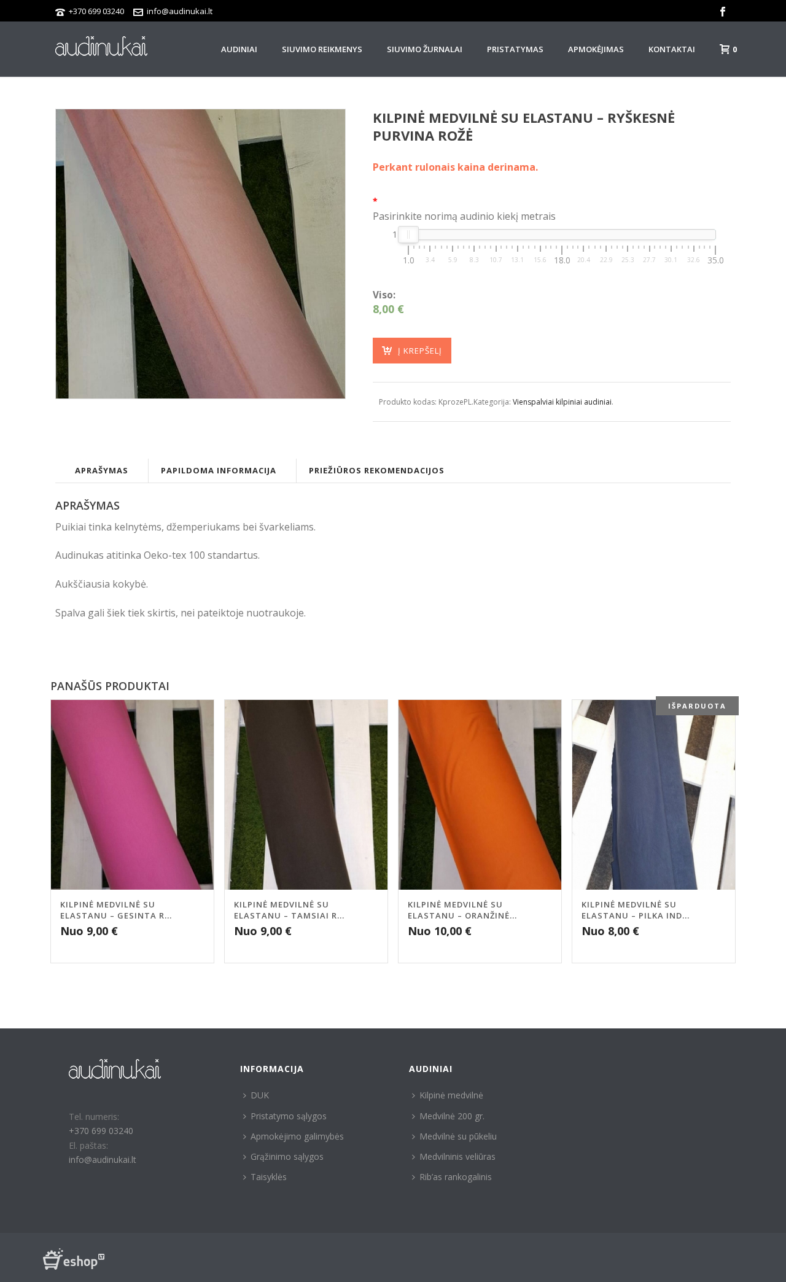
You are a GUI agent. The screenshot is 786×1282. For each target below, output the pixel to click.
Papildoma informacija (218, 470)
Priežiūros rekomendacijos (377, 470)
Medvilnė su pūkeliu (458, 1136)
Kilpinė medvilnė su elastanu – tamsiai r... (289, 910)
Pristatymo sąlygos (289, 1116)
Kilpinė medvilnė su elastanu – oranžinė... (462, 910)
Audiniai (239, 49)
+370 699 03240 (96, 11)
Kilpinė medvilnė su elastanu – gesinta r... (116, 910)
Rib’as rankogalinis (455, 1177)
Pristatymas (515, 49)
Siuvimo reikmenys (322, 49)
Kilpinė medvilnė (451, 1095)
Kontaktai (671, 49)
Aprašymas (101, 470)
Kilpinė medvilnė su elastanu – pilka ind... (636, 910)
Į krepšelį (420, 350)
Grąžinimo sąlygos (287, 1156)
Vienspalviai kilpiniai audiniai (562, 402)
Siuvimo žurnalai (424, 49)
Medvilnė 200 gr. (451, 1116)
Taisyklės (269, 1177)
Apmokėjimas (596, 49)
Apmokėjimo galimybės (297, 1136)
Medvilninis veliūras (457, 1156)
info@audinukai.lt (179, 11)
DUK (260, 1095)
